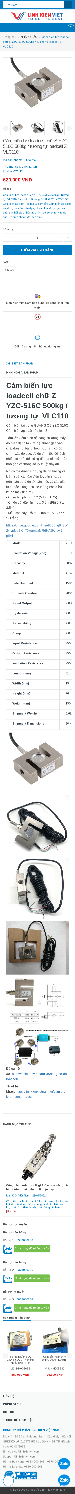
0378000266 (25, 1269)
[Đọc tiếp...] (13, 1211)
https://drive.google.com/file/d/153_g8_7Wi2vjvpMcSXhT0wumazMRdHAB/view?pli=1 (37, 530)
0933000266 (25, 1240)
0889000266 (25, 1299)
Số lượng (8, 229)
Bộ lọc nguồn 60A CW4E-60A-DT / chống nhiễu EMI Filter (20, 1359)
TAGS (6, 262)
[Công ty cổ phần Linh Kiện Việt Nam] (37, 16)
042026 (9, 269)
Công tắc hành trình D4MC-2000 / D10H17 (55, 1358)
